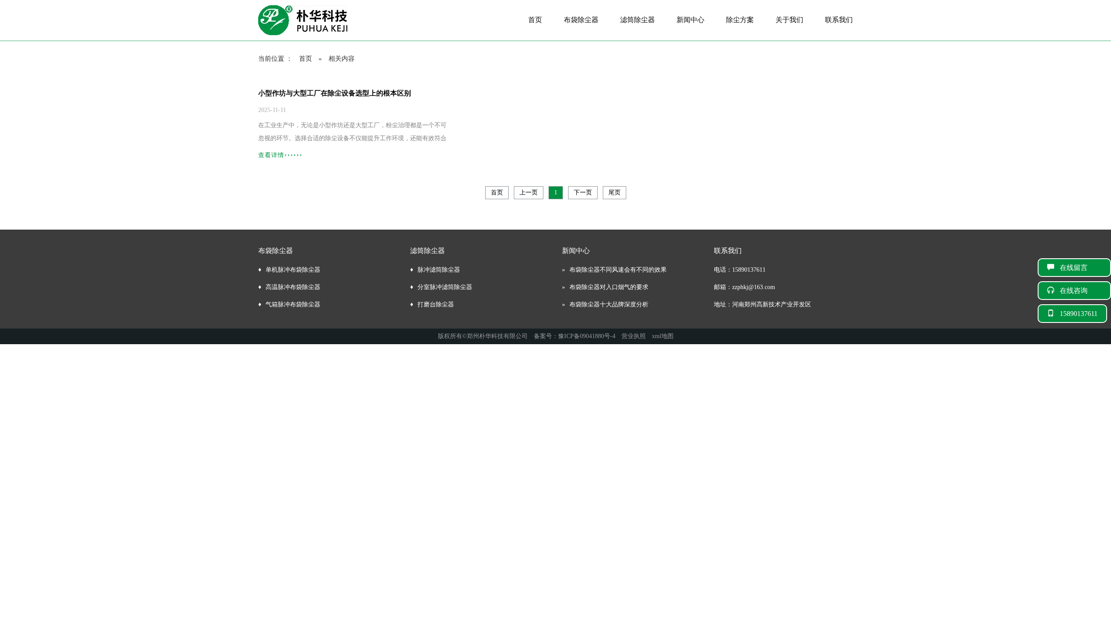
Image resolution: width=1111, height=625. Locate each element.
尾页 (614, 192)
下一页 (583, 192)
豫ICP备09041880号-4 (586, 336)
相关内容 (342, 58)
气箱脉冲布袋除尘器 (293, 304)
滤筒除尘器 (637, 19)
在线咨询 (1080, 290)
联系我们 (839, 19)
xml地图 (663, 336)
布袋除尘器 (581, 19)
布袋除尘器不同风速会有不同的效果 (618, 269)
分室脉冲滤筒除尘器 (444, 287)
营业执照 (633, 336)
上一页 (528, 192)
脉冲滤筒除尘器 (438, 269)
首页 (535, 19)
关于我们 (789, 19)
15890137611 (1079, 313)
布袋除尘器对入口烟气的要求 (608, 287)
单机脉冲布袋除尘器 (293, 269)
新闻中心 (690, 19)
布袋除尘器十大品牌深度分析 (608, 304)
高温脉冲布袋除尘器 (293, 287)
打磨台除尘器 (435, 304)
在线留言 (1080, 267)
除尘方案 (740, 19)
